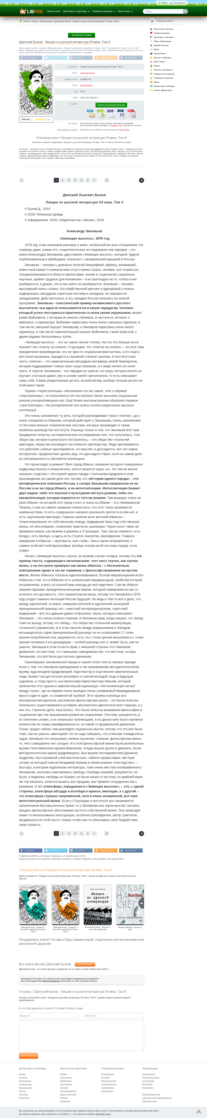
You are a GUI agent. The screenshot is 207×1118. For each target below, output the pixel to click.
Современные (107, 1087)
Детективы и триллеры (75, 11)
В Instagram (79, 58)
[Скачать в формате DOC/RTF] (121, 117)
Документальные (161, 45)
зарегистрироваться (51, 981)
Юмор (156, 82)
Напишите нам (116, 125)
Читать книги (53, 11)
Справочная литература (164, 74)
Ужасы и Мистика (68, 1094)
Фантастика (124, 11)
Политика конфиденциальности (157, 1098)
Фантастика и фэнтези (163, 29)
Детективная (66, 1081)
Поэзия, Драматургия (163, 90)
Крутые (22, 1091)
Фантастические (108, 1081)
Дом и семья (159, 62)
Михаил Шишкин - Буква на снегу (130, 928)
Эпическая (65, 1101)
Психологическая (68, 1091)
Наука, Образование (162, 41)
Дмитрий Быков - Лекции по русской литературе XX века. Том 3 (65, 929)
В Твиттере (54, 58)
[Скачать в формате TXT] (111, 117)
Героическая (66, 1077)
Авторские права (82, 35)
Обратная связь (149, 1101)
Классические (25, 1087)
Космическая (66, 1084)
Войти (164, 3)
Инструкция (124, 130)
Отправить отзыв (28, 1056)
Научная (64, 1087)
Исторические (25, 1084)
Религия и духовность (163, 70)
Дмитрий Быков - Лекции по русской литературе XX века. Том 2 (33, 929)
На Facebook (30, 58)
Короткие (105, 1077)
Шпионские (24, 1098)
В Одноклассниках (107, 58)
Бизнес (157, 66)
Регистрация (179, 3)
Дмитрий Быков (87, 73)
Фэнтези (64, 1098)
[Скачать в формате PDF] (131, 117)
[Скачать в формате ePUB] (101, 117)
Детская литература (162, 58)
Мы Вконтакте (130, 58)
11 (107, 180)
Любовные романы (102, 11)
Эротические (107, 1091)
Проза (156, 49)
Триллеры (23, 1094)
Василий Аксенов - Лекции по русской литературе (97, 928)
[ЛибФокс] (31, 11)
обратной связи (102, 1114)
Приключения (159, 53)
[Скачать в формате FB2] (91, 117)
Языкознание (86, 85)
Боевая (63, 1074)
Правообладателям (151, 1094)
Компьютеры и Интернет (164, 86)
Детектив (23, 1077)
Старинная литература (163, 78)
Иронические (25, 1081)
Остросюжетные (108, 1084)
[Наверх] (199, 1112)
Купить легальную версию (111, 105)
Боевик (22, 1074)
